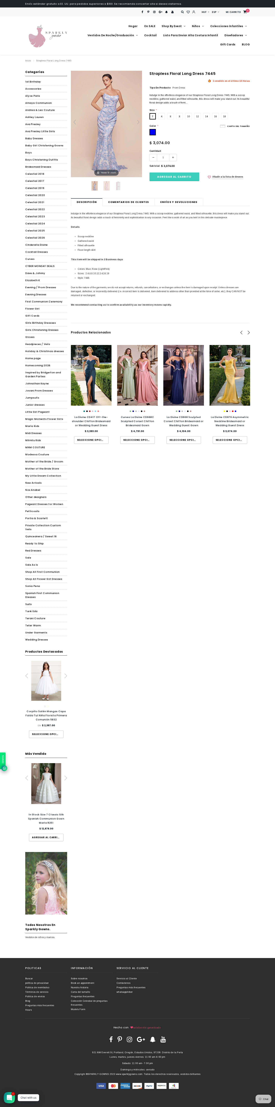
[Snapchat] (166, 12)
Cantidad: (155, 151)
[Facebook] (142, 12)
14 (206, 116)
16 (215, 116)
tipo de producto (160, 87)
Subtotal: (154, 166)
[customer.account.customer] (194, 12)
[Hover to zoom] (106, 123)
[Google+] (160, 12)
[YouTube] (172, 12)
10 (188, 116)
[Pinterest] (148, 12)
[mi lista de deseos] (188, 12)
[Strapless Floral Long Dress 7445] (94, 186)
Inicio (28, 60)
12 (197, 116)
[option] (46, 699)
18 (224, 116)
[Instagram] (154, 12)
